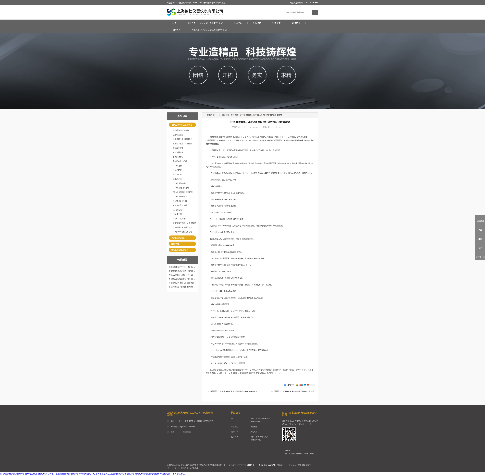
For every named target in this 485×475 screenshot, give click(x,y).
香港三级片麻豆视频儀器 (181, 125)
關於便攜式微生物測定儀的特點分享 (183, 287)
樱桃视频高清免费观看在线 (147, 474)
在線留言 (176, 30)
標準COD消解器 (179, 219)
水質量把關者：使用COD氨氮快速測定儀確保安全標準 (194, 267)
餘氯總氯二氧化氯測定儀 (182, 139)
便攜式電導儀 (178, 152)
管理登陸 (301, 465)
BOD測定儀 (177, 214)
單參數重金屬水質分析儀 (182, 227)
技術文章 (276, 23)
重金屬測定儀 (178, 148)
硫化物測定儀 (178, 135)
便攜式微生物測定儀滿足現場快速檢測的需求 (186, 271)
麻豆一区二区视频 (53, 474)
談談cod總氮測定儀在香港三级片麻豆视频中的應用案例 (190, 275)
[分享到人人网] (305, 384)
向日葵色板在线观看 (125, 474)
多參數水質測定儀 (180, 201)
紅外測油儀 (177, 210)
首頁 (174, 23)
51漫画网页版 (166, 474)
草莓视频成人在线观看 (105, 474)
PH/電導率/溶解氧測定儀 (182, 232)
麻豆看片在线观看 (16, 474)
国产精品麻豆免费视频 (35, 474)
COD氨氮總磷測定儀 (181, 188)
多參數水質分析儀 (180, 161)
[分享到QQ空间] (296, 384)
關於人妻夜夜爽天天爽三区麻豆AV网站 (205, 23)
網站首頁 (225, 115)
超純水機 (175, 244)
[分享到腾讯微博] (302, 384)
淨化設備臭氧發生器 (179, 250)
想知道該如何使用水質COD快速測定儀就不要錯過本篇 (190, 283)
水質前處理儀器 (178, 238)
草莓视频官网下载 (87, 474)
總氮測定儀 (177, 179)
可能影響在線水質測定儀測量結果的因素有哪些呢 (237, 391)
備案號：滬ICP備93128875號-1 (261, 465)
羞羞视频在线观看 (70, 474)
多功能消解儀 (178, 157)
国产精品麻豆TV (180, 474)
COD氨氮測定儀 (179, 183)
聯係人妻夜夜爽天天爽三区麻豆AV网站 (209, 30)
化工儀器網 (181, 468)
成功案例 (296, 23)
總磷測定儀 (177, 174)
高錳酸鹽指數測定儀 (181, 130)
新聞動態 (257, 23)
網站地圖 (4, 474)
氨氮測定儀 (177, 170)
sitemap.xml (192, 468)
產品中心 (238, 23)
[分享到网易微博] (307, 384)
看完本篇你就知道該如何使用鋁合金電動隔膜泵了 (188, 279)
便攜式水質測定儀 (180, 205)
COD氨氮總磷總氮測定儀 (183, 192)
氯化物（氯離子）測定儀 (182, 144)
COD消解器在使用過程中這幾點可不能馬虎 (297, 391)
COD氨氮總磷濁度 (180, 197)
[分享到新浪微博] (299, 384)
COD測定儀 (177, 166)
